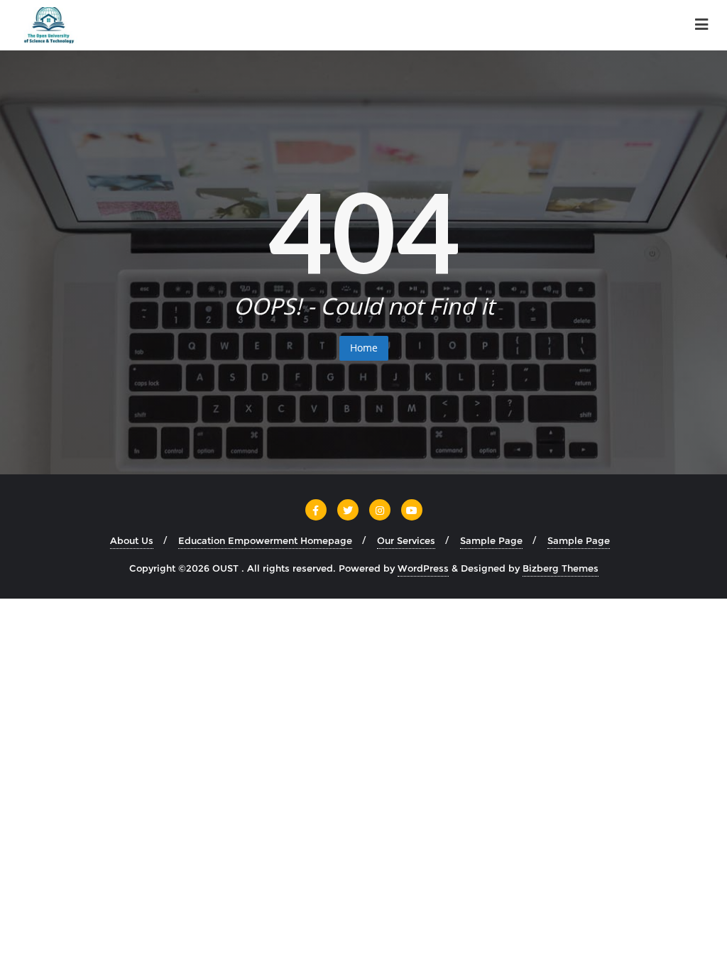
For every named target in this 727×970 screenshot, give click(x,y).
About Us (131, 540)
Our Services (406, 540)
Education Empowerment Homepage (265, 540)
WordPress (423, 568)
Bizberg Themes (560, 568)
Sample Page (491, 540)
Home (364, 347)
